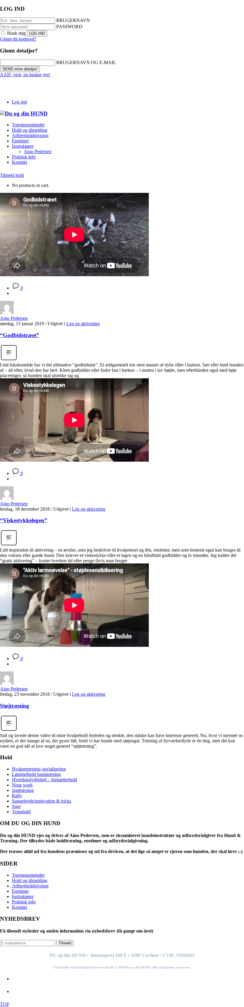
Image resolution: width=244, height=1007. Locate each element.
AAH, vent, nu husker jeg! (25, 74)
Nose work (22, 784)
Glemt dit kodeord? (18, 39)
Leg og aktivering (83, 323)
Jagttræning (23, 790)
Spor (16, 806)
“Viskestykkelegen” (23, 520)
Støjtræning (14, 706)
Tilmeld (65, 943)
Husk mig (16, 33)
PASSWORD (69, 26)
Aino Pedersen (14, 318)
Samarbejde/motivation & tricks (41, 800)
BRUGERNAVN (73, 20)
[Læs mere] (9, 359)
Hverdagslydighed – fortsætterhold (44, 779)
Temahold (21, 811)
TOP (4, 1004)
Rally (17, 795)
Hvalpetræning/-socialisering (39, 768)
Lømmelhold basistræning (36, 774)
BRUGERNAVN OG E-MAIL (86, 62)
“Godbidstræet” (19, 335)
